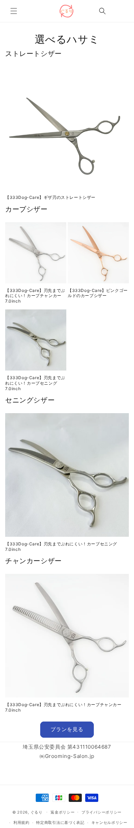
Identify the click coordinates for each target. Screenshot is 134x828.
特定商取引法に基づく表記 (60, 822)
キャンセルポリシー (109, 822)
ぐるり (37, 811)
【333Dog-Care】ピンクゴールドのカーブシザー (98, 293)
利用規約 (21, 822)
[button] (13, 11)
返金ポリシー (63, 812)
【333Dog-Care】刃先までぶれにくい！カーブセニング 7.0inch (35, 383)
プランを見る (67, 729)
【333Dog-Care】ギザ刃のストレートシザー (50, 197)
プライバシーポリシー (101, 812)
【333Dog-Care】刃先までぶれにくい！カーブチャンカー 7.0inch (35, 296)
